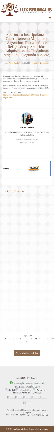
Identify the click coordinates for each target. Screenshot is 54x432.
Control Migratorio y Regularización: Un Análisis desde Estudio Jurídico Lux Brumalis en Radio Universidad (26, 326)
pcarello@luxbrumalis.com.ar (27, 139)
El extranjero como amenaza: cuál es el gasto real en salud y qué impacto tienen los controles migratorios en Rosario (26, 279)
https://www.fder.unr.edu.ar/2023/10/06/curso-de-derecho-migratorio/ (26, 95)
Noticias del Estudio (41, 63)
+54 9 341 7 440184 (27, 143)
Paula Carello (14, 63)
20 (36, 338)
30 (40, 338)
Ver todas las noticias (27, 353)
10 (31, 338)
